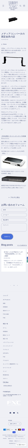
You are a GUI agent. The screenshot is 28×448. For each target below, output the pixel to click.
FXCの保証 (6, 314)
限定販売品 (6, 375)
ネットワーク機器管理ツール (10, 364)
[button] (3, 6)
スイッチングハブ (7, 346)
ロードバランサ (7, 367)
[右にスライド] (17, 285)
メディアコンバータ (8, 342)
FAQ (4, 317)
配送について (6, 335)
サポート (5, 378)
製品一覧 (5, 338)
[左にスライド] (10, 285)
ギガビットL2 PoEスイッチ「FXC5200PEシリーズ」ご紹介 (13, 254)
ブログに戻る (15, 197)
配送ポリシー (17, 441)
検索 (4, 303)
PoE (4, 356)
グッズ (4, 371)
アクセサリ (6, 360)
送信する (7, 236)
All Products (6, 299)
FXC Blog (5, 382)
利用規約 (5, 307)
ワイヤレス (6, 349)
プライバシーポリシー (20, 438)
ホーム (4, 328)
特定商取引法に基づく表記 (15, 443)
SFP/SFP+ (6, 353)
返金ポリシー (6, 310)
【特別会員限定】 (7, 385)
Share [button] (5, 44)
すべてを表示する (22, 245)
